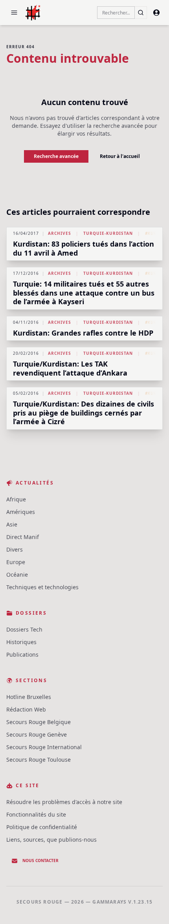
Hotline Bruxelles (28, 697)
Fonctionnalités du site (36, 814)
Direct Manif (22, 537)
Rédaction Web (26, 709)
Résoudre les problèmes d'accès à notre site (64, 802)
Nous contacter (40, 860)
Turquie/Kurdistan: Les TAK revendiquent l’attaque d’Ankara (70, 368)
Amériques (20, 512)
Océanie (17, 574)
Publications (22, 654)
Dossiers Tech (24, 629)
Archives (59, 233)
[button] (14, 12)
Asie (11, 524)
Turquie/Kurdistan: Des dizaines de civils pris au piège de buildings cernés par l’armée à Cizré (83, 412)
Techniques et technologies (42, 587)
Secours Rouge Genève (36, 734)
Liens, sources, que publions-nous (51, 839)
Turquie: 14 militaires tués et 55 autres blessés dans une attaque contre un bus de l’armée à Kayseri (83, 292)
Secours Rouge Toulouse (38, 759)
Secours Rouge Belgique (38, 722)
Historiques (21, 642)
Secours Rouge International (44, 747)
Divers (14, 549)
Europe (15, 562)
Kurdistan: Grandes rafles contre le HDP (83, 333)
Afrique (16, 499)
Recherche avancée (56, 156)
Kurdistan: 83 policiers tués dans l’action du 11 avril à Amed (83, 248)
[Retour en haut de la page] (152, 907)
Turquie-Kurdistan (108, 233)
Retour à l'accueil (120, 156)
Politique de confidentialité (41, 827)
